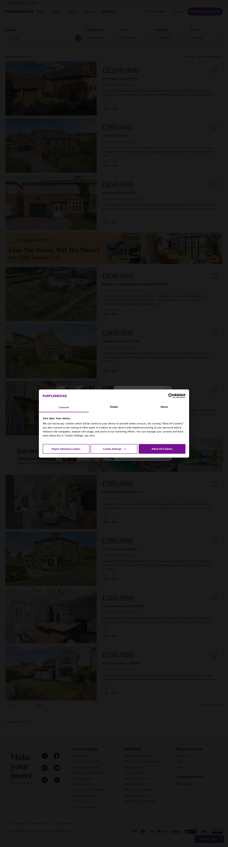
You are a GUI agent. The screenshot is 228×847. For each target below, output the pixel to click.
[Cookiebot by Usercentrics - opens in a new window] (170, 395)
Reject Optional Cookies (66, 448)
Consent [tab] (64, 407)
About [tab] (164, 406)
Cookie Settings (112, 448)
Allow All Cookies (162, 448)
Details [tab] (114, 406)
